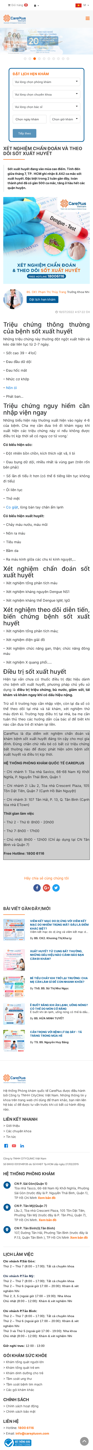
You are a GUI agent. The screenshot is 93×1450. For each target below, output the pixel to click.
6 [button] (49, 58)
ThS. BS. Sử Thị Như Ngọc (51, 988)
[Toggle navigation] (88, 18)
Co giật (12, 507)
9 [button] (63, 58)
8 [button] (58, 58)
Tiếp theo (24, 133)
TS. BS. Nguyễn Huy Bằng (51, 1042)
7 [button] (53, 58)
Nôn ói (11, 388)
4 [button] (39, 58)
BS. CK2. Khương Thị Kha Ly (53, 938)
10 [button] (68, 58)
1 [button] (25, 58)
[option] (46, 41)
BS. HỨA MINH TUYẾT (49, 1018)
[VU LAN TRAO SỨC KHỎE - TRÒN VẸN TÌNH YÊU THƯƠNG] (46, 41)
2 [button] (30, 58)
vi (85, 5)
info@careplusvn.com (32, 1433)
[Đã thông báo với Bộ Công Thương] (17, 1442)
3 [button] (34, 58)
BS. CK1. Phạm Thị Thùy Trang (47, 292)
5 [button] (44, 58)
